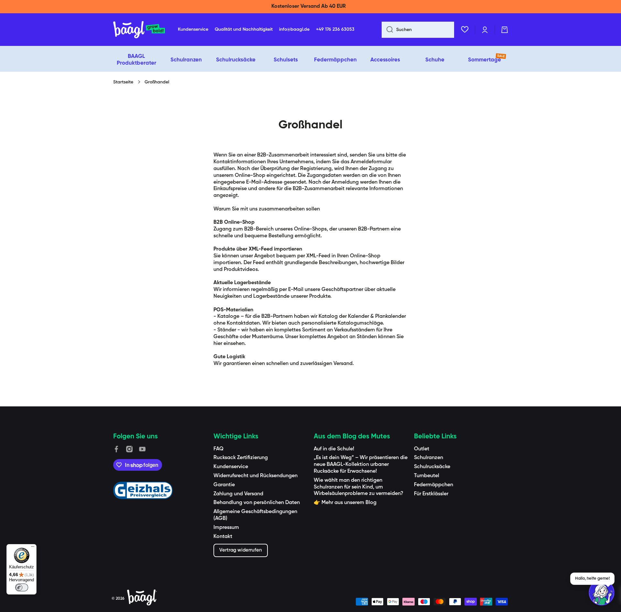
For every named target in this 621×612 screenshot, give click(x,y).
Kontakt (222, 536)
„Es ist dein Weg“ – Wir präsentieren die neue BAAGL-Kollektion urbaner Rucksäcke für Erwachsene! (361, 464)
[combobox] (418, 30)
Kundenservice (230, 466)
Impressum (226, 527)
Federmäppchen (433, 485)
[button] (504, 30)
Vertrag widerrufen (240, 550)
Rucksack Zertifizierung (240, 457)
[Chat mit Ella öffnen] (602, 593)
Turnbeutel (426, 475)
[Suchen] (387, 30)
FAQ (218, 449)
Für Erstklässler (431, 494)
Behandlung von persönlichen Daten (256, 502)
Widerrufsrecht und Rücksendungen (255, 475)
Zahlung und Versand (238, 494)
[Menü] (33, 548)
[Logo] (139, 30)
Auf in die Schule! (334, 449)
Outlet (421, 449)
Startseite (123, 82)
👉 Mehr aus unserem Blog (345, 502)
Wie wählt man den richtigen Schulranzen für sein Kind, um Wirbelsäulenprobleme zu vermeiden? (358, 487)
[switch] (21, 587)
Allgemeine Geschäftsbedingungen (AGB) (255, 515)
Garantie (224, 485)
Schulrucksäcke (432, 466)
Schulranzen (428, 457)
